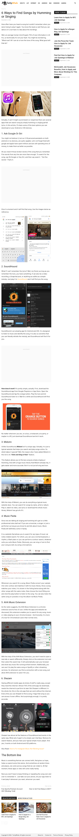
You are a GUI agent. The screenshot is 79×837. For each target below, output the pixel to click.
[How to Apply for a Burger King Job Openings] (26, 808)
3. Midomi (6, 442)
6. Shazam (6, 678)
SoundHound (22, 279)
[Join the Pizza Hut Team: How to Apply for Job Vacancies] (43, 808)
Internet (33, 3)
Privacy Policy (69, 835)
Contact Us (48, 835)
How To (22, 3)
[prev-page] (2, 823)
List (28, 3)
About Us (40, 835)
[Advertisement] (26, 68)
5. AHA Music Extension (13, 602)
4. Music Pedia (8, 516)
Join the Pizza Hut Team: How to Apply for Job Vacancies (43, 817)
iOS (39, 3)
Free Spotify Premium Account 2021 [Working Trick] (12, 790)
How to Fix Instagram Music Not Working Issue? (27, 749)
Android (44, 3)
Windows (56, 3)
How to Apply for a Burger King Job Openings (24, 817)
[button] (75, 3)
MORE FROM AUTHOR (25, 798)
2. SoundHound (9, 266)
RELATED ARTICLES (9, 798)
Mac (50, 3)
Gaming (63, 3)
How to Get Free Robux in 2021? (40, 789)
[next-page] (6, 823)
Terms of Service (58, 835)
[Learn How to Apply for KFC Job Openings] (9, 808)
